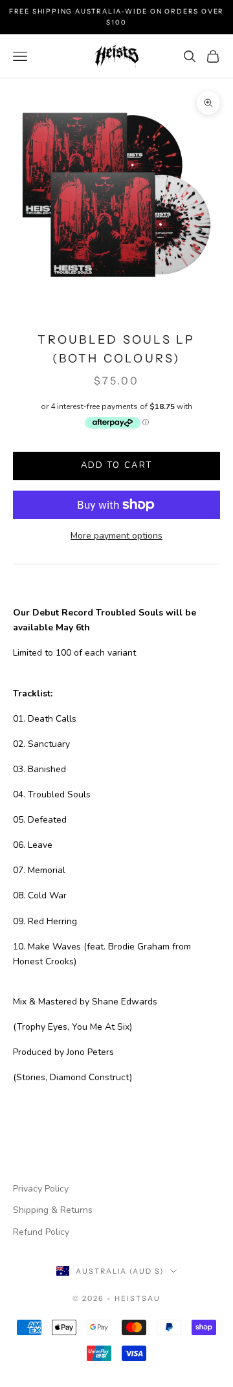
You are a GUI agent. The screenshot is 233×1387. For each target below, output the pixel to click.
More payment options (116, 535)
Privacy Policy (41, 1188)
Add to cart (117, 465)
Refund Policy (41, 1232)
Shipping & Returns (53, 1210)
